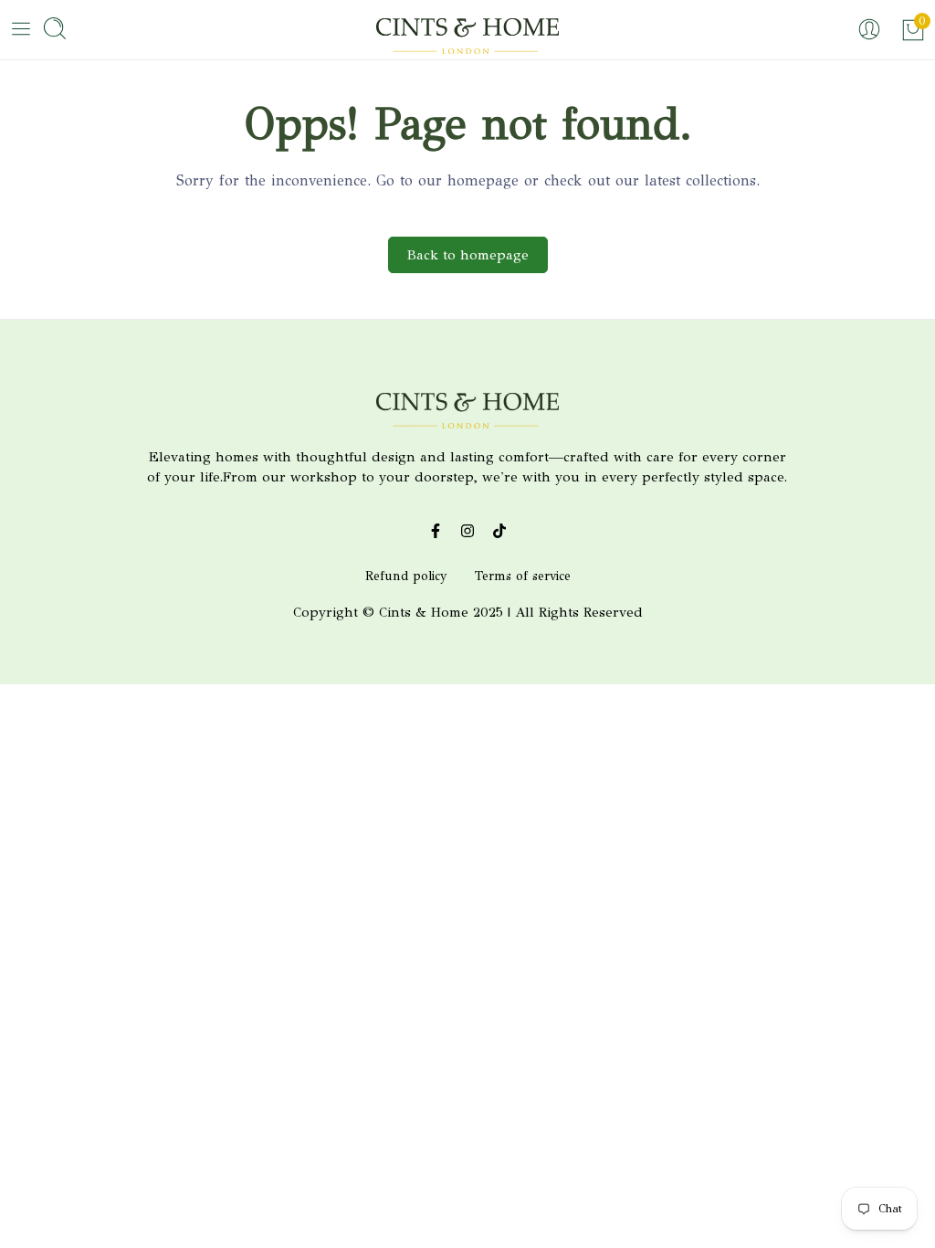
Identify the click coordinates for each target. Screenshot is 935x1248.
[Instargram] (468, 531)
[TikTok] (500, 531)
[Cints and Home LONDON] (467, 38)
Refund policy (406, 576)
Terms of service (523, 576)
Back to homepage (468, 255)
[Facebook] (436, 531)
